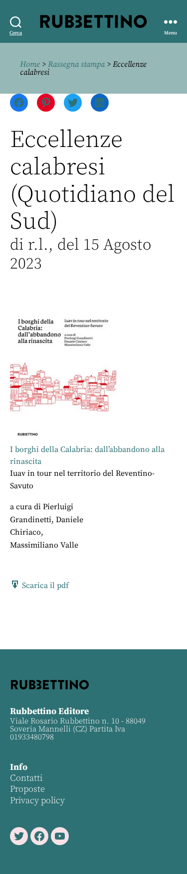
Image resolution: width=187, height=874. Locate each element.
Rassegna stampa (76, 64)
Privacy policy (37, 800)
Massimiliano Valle (44, 545)
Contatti (26, 778)
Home (30, 64)
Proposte (27, 789)
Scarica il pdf (44, 585)
